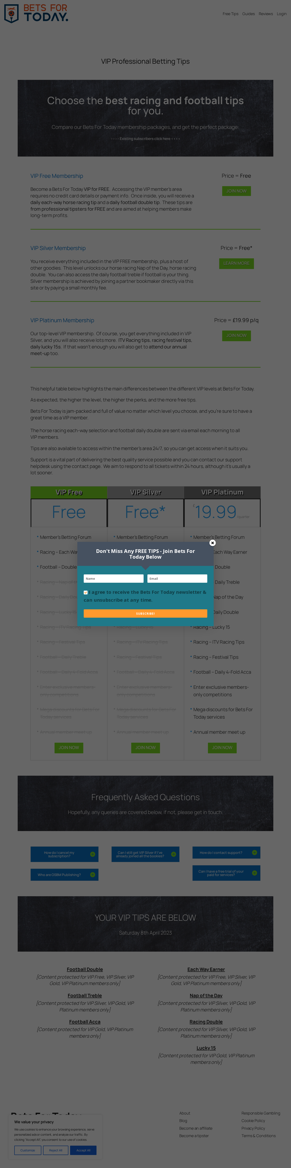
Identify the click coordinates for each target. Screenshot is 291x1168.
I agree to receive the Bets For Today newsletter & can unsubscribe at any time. (145, 596)
